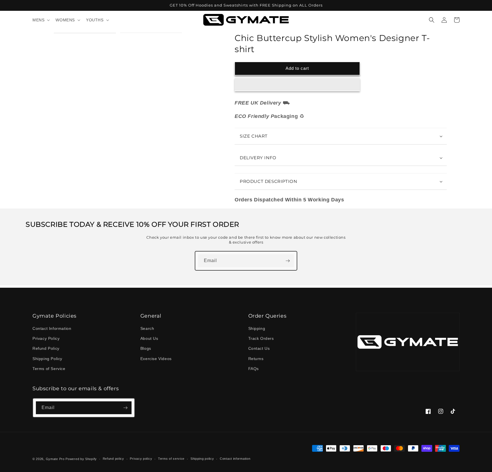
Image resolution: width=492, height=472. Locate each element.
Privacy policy (141, 458)
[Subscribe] (287, 260)
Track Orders (261, 338)
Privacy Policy (46, 338)
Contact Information (51, 328)
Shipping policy (202, 458)
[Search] (431, 20)
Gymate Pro (55, 459)
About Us (149, 338)
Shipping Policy (47, 358)
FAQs (253, 368)
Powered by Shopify (81, 459)
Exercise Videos (156, 358)
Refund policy (113, 458)
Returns (256, 358)
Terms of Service (48, 368)
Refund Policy (46, 348)
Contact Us (259, 348)
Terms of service (171, 458)
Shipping (256, 328)
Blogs (145, 348)
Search (147, 328)
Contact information (235, 458)
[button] (297, 84)
